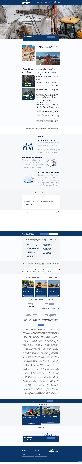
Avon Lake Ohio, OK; (38, 394)
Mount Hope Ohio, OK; (56, 357)
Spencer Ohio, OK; (52, 342)
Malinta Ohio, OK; (41, 366)
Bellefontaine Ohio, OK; (39, 391)
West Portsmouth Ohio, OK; (34, 332)
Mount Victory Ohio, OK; (50, 358)
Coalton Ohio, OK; (29, 382)
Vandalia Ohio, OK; (45, 338)
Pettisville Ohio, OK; (51, 351)
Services (46, 2)
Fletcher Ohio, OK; (49, 375)
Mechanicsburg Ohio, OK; (47, 363)
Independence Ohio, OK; (47, 369)
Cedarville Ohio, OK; (26, 384)
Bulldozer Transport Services (47, 253)
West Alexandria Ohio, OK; (32, 336)
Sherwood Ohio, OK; (46, 345)
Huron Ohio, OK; (43, 369)
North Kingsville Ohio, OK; (38, 357)
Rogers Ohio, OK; (31, 347)
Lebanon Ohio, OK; (41, 367)
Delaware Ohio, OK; (29, 380)
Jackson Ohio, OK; (30, 370)
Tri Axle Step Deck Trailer (51, 318)
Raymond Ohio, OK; (38, 350)
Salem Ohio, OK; (28, 348)
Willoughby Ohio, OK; (50, 334)
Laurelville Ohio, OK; (31, 367)
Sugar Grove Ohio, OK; (45, 343)
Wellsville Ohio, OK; (26, 336)
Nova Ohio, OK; (52, 353)
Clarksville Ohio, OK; (55, 385)
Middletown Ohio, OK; (36, 360)
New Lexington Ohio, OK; (38, 359)
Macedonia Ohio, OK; (26, 366)
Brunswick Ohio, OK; (51, 386)
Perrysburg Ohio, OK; (41, 351)
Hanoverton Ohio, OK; (25, 371)
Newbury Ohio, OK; (55, 355)
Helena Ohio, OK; (52, 371)
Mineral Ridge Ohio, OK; (42, 361)
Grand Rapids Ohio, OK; (44, 374)
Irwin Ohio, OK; (25, 370)
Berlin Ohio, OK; (29, 392)
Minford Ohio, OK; (52, 361)
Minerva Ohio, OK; (47, 361)
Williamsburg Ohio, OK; (40, 334)
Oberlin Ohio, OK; (40, 354)
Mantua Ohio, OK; (50, 366)
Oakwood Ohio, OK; (35, 354)
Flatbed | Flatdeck (31, 306)
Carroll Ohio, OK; (57, 387)
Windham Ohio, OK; (26, 331)
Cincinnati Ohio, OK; (46, 385)
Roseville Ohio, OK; (44, 347)
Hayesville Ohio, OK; (39, 371)
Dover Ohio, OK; (29, 381)
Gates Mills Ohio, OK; (36, 377)
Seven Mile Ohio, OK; (52, 344)
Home (38, 2)
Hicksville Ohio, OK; (57, 371)
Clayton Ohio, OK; (32, 386)
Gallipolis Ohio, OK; (52, 376)
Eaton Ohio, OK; (52, 378)
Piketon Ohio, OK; (35, 352)
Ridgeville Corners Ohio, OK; (55, 346)
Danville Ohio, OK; (49, 379)
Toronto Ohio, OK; (43, 341)
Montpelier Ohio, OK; (34, 362)
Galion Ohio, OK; (48, 376)
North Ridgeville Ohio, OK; (56, 352)
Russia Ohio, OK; (57, 347)
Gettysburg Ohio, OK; (46, 373)
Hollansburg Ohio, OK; (47, 372)
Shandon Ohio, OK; (26, 345)
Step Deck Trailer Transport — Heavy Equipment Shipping (33, 247)
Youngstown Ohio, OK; (55, 331)
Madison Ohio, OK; (31, 366)
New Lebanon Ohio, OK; (32, 359)
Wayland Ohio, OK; (31, 335)
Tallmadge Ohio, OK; (31, 340)
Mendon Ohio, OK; (57, 363)
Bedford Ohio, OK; (25, 391)
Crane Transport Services (46, 251)
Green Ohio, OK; (58, 374)
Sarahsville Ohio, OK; (29, 344)
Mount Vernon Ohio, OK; (44, 358)
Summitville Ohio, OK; (41, 339)
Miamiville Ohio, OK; (44, 364)
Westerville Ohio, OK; (25, 333)
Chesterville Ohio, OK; (36, 385)
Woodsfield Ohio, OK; (31, 331)
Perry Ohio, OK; (37, 351)
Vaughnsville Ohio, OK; (50, 338)
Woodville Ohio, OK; (36, 331)
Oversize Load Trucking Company (31, 252)
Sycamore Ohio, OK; (55, 339)
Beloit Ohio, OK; (52, 391)
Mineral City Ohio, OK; (36, 361)
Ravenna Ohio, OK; (30, 350)
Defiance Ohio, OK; (25, 380)
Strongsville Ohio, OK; (35, 343)
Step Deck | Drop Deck (37, 450)
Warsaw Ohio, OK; (30, 339)
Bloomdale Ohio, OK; (26, 389)
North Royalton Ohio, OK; (33, 353)
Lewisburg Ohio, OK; (32, 368)
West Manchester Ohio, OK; (27, 337)
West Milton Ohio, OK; (33, 337)
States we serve (24, 457)
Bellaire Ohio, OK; (29, 391)
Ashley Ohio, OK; (39, 393)
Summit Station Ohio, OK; (36, 339)
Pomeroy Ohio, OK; (57, 348)
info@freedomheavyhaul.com (51, 1)
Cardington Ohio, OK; (48, 387)
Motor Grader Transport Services (47, 245)
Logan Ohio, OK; (49, 364)
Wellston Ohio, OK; (55, 335)
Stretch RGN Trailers (31, 318)
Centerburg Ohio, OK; (35, 384)
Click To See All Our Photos (51, 422)
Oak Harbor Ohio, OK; (26, 354)
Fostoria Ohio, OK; (57, 375)
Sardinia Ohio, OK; (34, 344)
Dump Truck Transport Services (47, 252)
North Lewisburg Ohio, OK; (44, 357)
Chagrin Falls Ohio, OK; (40, 384)
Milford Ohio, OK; (45, 360)
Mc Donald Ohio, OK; (36, 363)
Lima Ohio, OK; (47, 368)
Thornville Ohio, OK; (51, 340)
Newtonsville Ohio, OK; (38, 356)
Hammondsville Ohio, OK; (26, 375)
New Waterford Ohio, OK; (46, 355)
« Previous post (26, 444)
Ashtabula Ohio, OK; (43, 393)
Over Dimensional (24, 450)
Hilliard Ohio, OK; (25, 372)
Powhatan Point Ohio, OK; (46, 349)
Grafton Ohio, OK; (39, 374)
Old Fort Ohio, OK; (44, 354)
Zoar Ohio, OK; (29, 332)
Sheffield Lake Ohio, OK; (37, 345)
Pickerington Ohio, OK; (25, 352)
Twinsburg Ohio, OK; (56, 341)
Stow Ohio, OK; (25, 343)
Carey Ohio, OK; (53, 387)
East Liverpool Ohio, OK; (31, 378)
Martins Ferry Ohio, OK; (56, 362)
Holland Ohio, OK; (42, 372)
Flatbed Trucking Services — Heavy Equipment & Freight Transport (33, 245)
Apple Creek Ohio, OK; (47, 392)
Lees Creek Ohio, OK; (46, 367)
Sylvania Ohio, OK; (26, 340)
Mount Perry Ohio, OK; (32, 358)
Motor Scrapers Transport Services (47, 244)
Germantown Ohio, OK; (40, 373)
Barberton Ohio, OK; (53, 394)
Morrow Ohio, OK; (45, 362)
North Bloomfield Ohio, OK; (55, 356)
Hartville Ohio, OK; (35, 371)
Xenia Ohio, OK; (45, 331)
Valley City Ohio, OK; (30, 338)
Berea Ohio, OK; (25, 392)
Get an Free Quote (44, 233)
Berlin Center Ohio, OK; (34, 392)
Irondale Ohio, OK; (53, 369)
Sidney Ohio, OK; (51, 345)
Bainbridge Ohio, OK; (43, 394)
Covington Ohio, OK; (32, 383)
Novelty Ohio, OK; (56, 353)
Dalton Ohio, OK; (44, 379)
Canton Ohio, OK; (44, 387)
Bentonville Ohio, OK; (57, 391)
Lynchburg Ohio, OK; (55, 365)
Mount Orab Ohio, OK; (26, 358)
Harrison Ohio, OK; (30, 371)
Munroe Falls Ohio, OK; (55, 358)
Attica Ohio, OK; (56, 393)
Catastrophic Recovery (30, 254)
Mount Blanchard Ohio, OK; (50, 362)
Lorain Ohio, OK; (57, 364)
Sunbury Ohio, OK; (46, 339)
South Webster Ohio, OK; (37, 342)
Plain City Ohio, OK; (41, 348)
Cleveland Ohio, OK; (36, 386)
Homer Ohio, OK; (52, 372)
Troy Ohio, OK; (51, 341)
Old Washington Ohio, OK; (50, 354)
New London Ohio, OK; (43, 359)
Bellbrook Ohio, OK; (33, 391)
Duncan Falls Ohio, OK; (47, 381)
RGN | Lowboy (36, 451)
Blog (35, 457)
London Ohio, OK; (53, 364)
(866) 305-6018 (58, 1)
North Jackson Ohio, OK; (32, 357)
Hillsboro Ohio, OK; (29, 372)
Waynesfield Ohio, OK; (40, 335)
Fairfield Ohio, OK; (24, 379)
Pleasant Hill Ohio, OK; (46, 348)
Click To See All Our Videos (31, 423)
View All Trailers (41, 324)
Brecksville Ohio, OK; (25, 390)
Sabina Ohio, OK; (25, 348)
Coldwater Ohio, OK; (34, 382)
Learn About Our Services (28, 85)
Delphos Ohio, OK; (34, 380)
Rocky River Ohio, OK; (26, 347)
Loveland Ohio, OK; (36, 365)
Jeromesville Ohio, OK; (50, 370)
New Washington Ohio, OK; (39, 355)
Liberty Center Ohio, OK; (42, 368)
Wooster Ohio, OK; (41, 331)
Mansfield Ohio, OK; (45, 366)
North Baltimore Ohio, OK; (48, 356)
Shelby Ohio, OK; (42, 345)
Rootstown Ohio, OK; (39, 347)
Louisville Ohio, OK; (32, 365)
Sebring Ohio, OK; (42, 344)
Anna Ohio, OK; (38, 392)
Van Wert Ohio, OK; (40, 338)
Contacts (58, 2)
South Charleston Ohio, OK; (39, 346)
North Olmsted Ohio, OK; (50, 352)
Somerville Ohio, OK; (34, 346)
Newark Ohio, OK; (51, 355)
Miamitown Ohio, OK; (39, 364)
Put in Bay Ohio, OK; (25, 350)
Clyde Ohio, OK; (25, 382)
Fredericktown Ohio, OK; (35, 376)
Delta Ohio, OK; (38, 380)
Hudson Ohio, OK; (38, 369)
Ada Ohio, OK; (57, 394)
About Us (41, 2)
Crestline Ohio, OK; (37, 383)
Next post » (56, 444)
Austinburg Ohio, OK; (29, 394)
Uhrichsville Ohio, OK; (38, 337)
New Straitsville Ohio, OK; (27, 355)
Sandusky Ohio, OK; (24, 344)
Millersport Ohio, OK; (31, 361)
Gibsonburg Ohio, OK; (51, 373)
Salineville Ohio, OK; (56, 343)
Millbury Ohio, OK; (56, 360)
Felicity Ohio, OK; (40, 375)
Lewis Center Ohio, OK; (26, 368)
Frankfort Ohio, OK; (25, 376)
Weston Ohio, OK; (41, 333)
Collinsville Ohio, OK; (39, 382)
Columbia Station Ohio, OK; (45, 382)
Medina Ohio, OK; (53, 363)
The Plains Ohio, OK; (41, 340)
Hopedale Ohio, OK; (26, 373)
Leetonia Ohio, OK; (56, 367)
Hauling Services (24, 458)
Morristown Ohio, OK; (40, 362)
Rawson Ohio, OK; (34, 350)
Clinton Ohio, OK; (56, 381)
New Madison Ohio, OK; (49, 359)
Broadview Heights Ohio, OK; (46, 390)
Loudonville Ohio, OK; (27, 365)
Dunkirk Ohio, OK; (55, 377)
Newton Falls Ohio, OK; (33, 356)
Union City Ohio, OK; (43, 337)
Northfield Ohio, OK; (38, 353)
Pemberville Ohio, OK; (27, 351)
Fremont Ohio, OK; (40, 376)
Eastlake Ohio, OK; (48, 378)
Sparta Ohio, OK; (48, 342)
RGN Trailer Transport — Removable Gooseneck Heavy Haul (33, 249)
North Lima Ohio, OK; (44, 352)
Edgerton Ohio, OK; (56, 378)
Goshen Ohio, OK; (35, 374)
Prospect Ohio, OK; (56, 349)
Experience (50, 2)
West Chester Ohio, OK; (37, 336)
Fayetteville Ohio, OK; (35, 375)
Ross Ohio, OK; (48, 347)
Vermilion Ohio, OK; (55, 338)
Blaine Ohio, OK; (50, 388)
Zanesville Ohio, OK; (25, 332)
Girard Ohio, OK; (56, 373)
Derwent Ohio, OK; (47, 380)
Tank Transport (29, 253)
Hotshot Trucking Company (30, 250)
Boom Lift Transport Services (47, 247)
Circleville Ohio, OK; (51, 385)
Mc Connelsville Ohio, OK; (26, 363)
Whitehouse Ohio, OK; (56, 333)
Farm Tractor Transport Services (47, 249)
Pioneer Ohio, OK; (39, 352)
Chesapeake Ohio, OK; (50, 384)
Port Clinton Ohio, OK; (26, 349)
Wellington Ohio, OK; (50, 335)
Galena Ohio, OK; (44, 376)
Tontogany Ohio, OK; (38, 341)
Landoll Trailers (51, 307)
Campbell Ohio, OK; (29, 387)
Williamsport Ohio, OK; (45, 334)
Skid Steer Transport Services (47, 248)
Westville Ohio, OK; (45, 333)
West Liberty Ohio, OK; (55, 336)
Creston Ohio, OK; (41, 383)
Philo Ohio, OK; (55, 351)
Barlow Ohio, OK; (57, 390)
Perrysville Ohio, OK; (46, 351)
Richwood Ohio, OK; (50, 346)
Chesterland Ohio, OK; (30, 385)
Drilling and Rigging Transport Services (48, 243)
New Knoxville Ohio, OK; (26, 359)
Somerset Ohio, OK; (29, 346)
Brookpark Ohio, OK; (41, 386)
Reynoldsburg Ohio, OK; (52, 350)
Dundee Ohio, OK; (51, 377)
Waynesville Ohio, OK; (45, 335)
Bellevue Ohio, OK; (44, 391)
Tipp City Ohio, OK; (26, 341)
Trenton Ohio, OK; (47, 341)
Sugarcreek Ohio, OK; (50, 343)
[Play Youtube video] (48, 58)
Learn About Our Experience (28, 98)
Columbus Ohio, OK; (56, 382)
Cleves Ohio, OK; (52, 381)
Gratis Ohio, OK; (54, 374)
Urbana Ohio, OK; (26, 338)
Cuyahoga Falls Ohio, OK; (39, 379)
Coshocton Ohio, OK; (27, 383)
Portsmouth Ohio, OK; (35, 349)
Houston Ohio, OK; (31, 373)
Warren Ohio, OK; (26, 339)
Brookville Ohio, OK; (46, 386)
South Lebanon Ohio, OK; (25, 342)
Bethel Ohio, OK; (33, 388)
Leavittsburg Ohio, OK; (36, 367)
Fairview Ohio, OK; (29, 379)
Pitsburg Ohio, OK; (36, 348)
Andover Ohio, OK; (41, 395)
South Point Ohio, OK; (31, 342)
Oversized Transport (29, 257)
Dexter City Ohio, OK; (52, 380)
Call (53, 233)
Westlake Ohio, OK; (36, 333)
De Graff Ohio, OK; (57, 379)
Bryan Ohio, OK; (56, 386)
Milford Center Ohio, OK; (51, 360)
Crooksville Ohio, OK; (33, 379)
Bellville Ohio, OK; (48, 391)
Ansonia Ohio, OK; (42, 392)
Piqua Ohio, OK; (32, 348)
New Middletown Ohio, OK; (55, 359)
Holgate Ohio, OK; (38, 372)
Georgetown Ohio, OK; (46, 377)
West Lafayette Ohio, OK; (50, 336)
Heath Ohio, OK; (44, 371)
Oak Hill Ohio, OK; (31, 354)
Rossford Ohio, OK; (52, 347)
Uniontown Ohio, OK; (48, 337)
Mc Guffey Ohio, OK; (41, 363)
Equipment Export (24, 451)
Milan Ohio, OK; (41, 360)
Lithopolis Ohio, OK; (55, 368)
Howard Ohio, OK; (36, 373)
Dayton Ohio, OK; (53, 379)
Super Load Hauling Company (30, 255)
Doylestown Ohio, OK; (33, 381)
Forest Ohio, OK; (53, 375)
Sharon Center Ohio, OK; (31, 345)
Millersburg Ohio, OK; (26, 361)
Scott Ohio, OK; (38, 344)
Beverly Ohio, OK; (41, 388)
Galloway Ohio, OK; (57, 376)
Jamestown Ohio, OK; (40, 370)
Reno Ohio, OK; (48, 350)
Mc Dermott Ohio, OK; (31, 363)
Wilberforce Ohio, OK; (30, 334)
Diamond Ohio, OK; (57, 380)
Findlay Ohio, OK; (44, 375)
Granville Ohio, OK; (49, 374)
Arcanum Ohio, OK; (56, 392)
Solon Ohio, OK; (25, 346)
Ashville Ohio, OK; (48, 393)
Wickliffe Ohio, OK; (25, 334)
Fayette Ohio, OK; (31, 375)
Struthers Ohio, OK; (40, 343)
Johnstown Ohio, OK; (55, 370)
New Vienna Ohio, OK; (33, 355)
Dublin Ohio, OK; (43, 381)
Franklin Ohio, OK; (29, 376)
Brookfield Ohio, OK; (52, 390)
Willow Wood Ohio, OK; (56, 334)
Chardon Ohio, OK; (46, 384)
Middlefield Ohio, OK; (31, 360)
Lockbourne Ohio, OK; (25, 369)
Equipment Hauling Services (25, 454)
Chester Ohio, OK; (26, 385)
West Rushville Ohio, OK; (41, 332)
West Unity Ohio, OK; (56, 332)
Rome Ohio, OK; (35, 347)
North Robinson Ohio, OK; (26, 353)
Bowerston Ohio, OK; (44, 389)
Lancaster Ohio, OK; (26, 367)
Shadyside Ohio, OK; (57, 344)
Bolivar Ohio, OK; (36, 389)
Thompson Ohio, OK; (46, 340)
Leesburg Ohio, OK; (51, 367)
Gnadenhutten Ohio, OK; (30, 374)
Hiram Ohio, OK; (34, 372)
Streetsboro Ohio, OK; (30, 343)
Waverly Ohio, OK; (26, 335)
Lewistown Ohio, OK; (37, 368)
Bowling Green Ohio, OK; (50, 389)
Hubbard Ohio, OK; (34, 369)
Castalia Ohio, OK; (55, 383)
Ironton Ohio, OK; (57, 369)
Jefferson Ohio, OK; (45, 370)
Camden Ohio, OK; (25, 387)
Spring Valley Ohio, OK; (57, 342)
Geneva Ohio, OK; (41, 377)
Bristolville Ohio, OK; (40, 390)
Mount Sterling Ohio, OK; (38, 358)
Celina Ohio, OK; (31, 384)
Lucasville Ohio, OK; (50, 365)
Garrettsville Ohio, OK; (31, 377)
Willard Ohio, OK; (35, 334)
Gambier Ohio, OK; (26, 377)
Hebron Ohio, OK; (48, 371)
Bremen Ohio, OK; (30, 390)
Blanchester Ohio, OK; (54, 388)
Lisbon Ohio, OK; (51, 368)
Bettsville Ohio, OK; (37, 388)
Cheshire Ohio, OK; (56, 384)
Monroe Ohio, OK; (25, 362)
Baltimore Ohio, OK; (48, 394)
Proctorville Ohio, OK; (51, 349)
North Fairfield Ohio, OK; (26, 357)
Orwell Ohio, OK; (57, 350)
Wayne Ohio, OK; (35, 335)
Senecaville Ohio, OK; (47, 344)
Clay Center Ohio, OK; (27, 386)
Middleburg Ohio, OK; (26, 360)
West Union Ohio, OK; (51, 332)
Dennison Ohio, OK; (42, 380)
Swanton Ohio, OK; (51, 339)
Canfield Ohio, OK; (40, 387)
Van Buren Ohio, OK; (35, 338)
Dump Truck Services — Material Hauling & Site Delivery (33, 244)
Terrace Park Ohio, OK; (36, 340)
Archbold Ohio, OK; (26, 393)
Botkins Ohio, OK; (40, 389)
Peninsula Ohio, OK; (32, 351)
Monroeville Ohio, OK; (29, 362)
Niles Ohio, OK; (43, 356)
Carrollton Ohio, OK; (46, 383)
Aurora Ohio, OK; (25, 394)
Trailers (54, 2)
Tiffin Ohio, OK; (56, 340)
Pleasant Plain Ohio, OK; (52, 348)
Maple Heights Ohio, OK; (55, 366)
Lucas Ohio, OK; (46, 365)
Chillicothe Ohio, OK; (41, 385)
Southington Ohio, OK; (42, 342)
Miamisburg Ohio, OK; (34, 364)
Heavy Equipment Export (30, 256)
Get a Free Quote (51, 36)
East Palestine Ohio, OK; (37, 378)
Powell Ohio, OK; (40, 349)
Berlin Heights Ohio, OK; (27, 388)
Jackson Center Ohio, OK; (35, 370)
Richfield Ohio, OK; (45, 346)
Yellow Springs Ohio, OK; (50, 331)
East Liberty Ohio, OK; (26, 378)
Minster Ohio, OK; (56, 361)
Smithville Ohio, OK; (55, 345)
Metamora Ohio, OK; (29, 364)
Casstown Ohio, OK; (50, 383)
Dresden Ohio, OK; (38, 381)
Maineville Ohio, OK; (36, 366)
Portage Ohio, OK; (31, 349)
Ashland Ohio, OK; (35, 393)
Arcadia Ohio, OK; (52, 392)
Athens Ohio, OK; (53, 393)
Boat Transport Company (30, 251)
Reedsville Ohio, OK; (43, 350)
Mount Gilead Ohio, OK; (50, 357)
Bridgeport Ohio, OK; (35, 390)
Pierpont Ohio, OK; (30, 352)
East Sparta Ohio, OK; (43, 378)
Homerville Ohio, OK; (56, 372)
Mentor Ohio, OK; (25, 364)
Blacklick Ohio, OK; (46, 388)
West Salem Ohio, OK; (46, 332)
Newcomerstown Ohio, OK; (27, 356)
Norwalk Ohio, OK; (48, 353)
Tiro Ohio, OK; (29, 341)
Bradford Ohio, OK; (55, 389)
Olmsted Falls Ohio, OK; (55, 354)
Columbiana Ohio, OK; (50, 382)
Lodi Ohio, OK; (30, 369)
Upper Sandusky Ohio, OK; (55, 337)
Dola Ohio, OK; (25, 381)
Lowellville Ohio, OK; (41, 365)
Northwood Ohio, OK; (43, 353)
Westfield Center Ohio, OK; (31, 333)
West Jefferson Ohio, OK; (44, 336)
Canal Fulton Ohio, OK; (34, 387)
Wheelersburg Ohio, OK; (51, 333)
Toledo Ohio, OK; (34, 341)
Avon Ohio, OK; (34, 394)
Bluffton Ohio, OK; (31, 389)
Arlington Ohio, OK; (30, 393)
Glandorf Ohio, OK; (24, 374)
